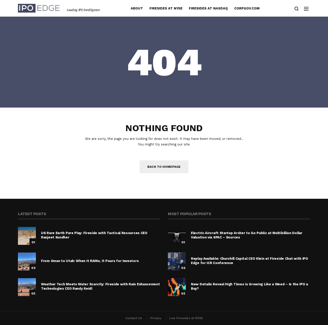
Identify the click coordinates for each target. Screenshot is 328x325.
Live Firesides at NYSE (186, 318)
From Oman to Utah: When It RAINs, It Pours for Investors (90, 261)
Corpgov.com (247, 8)
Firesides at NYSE (165, 8)
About (137, 8)
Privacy (155, 318)
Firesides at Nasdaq (208, 8)
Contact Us (133, 318)
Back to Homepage (164, 167)
